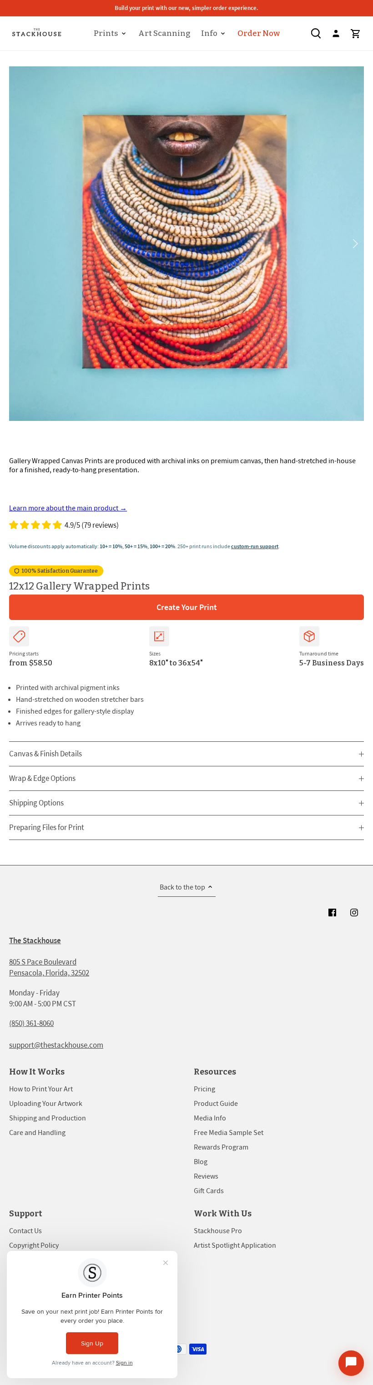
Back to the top (182, 886)
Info (209, 33)
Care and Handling (37, 1132)
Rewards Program (221, 1146)
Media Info (210, 1117)
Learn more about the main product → (68, 507)
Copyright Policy (34, 1245)
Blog (200, 1161)
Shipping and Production (47, 1117)
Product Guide (216, 1103)
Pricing (204, 1088)
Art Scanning (164, 33)
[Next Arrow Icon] (353, 243)
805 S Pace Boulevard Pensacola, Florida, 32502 (49, 967)
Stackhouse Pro (218, 1230)
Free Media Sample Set (228, 1132)
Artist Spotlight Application (235, 1245)
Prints (106, 33)
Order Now (258, 33)
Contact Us (25, 1230)
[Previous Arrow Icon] (19, 243)
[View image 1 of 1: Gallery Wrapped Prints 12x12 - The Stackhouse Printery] (186, 243)
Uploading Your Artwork (45, 1103)
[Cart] (356, 33)
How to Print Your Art (41, 1088)
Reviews (206, 1175)
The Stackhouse (35, 940)
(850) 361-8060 (31, 1023)
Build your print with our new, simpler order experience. (186, 8)
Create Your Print (186, 607)
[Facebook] (332, 912)
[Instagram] (354, 912)
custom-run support (254, 546)
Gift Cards (209, 1190)
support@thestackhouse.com (56, 1045)
